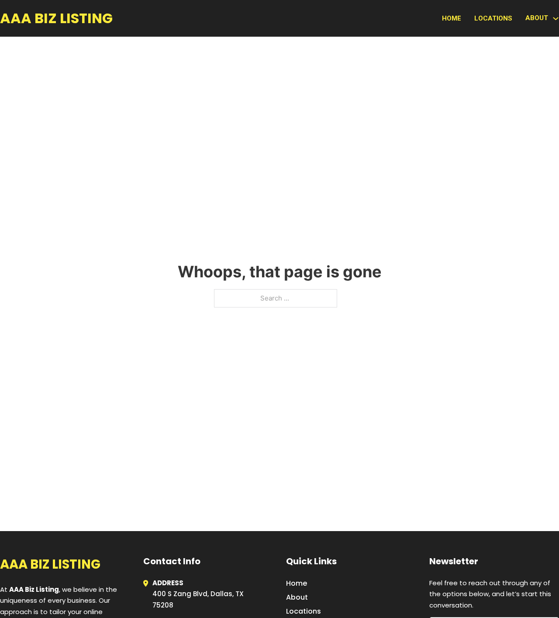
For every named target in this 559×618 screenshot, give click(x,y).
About (297, 597)
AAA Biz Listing (56, 18)
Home (451, 18)
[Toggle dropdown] (555, 18)
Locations (493, 18)
